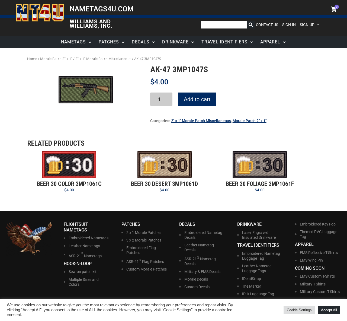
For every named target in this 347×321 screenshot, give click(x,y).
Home (32, 58)
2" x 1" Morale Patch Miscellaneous (103, 58)
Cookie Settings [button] (299, 310)
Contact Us (267, 25)
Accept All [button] (329, 310)
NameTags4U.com (102, 9)
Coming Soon (309, 268)
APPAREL (270, 42)
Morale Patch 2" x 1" (56, 58)
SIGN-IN (289, 25)
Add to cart (197, 99)
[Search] (251, 24)
